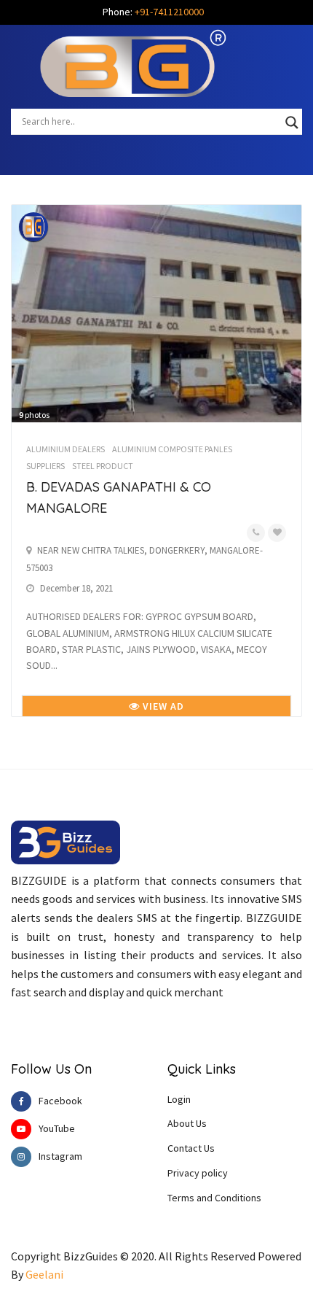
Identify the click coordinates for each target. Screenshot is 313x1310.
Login (179, 1099)
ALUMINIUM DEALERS (65, 448)
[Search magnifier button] (292, 122)
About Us (187, 1123)
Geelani (44, 1274)
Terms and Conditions (214, 1197)
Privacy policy (197, 1172)
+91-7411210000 (169, 11)
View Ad (162, 706)
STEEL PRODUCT (102, 465)
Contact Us (191, 1148)
